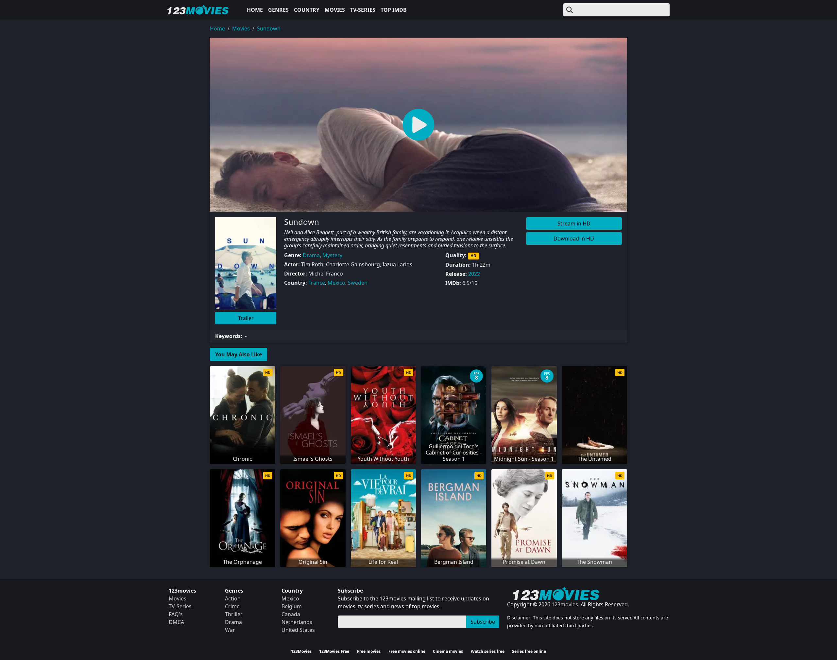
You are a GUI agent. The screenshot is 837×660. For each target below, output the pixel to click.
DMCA (176, 622)
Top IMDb (394, 9)
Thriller (234, 614)
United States (298, 629)
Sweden (357, 282)
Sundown (269, 28)
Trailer (246, 318)
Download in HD (574, 238)
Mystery (332, 255)
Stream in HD (573, 223)
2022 (474, 273)
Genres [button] (278, 9)
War (230, 629)
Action (233, 598)
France (316, 282)
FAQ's (176, 614)
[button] (418, 125)
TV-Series (362, 9)
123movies (565, 604)
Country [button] (306, 9)
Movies (335, 9)
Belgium (292, 606)
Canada (291, 614)
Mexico (336, 282)
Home (255, 9)
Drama (311, 255)
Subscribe (482, 621)
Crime (232, 606)
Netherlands (297, 622)
